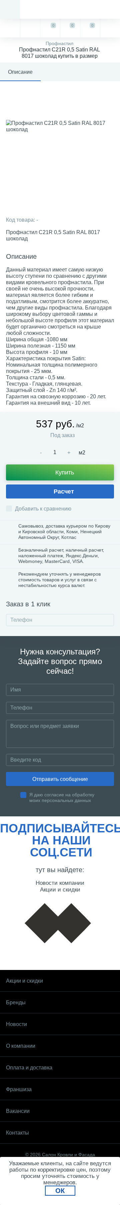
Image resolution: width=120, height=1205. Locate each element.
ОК (60, 1190)
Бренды (16, 1002)
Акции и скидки (24, 981)
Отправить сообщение (60, 779)
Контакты (17, 1133)
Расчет (64, 491)
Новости (16, 1024)
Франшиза (19, 1089)
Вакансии (18, 1111)
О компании (20, 1046)
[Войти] (110, 28)
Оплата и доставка (29, 1067)
